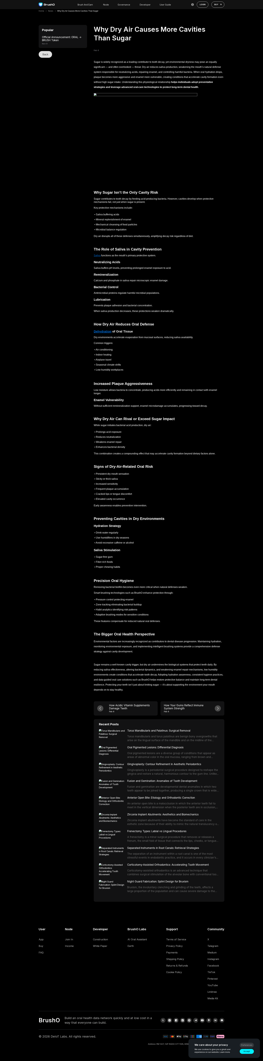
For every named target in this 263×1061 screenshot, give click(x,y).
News (50, 11)
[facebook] (176, 1020)
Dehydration (102, 331)
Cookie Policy (174, 972)
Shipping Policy (175, 959)
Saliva (97, 255)
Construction (100, 939)
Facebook (213, 965)
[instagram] (169, 1020)
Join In (69, 939)
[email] (221, 1020)
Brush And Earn (85, 4)
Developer (145, 4)
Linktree (212, 991)
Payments (172, 952)
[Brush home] (47, 5)
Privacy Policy (174, 945)
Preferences (246, 1045)
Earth (131, 945)
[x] (163, 1020)
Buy (41, 945)
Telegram (212, 945)
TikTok (211, 972)
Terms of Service (176, 939)
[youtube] (202, 1020)
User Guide (165, 4)
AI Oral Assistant (137, 939)
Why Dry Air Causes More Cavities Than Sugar (77, 11)
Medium (212, 952)
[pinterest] (189, 1020)
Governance (124, 4)
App (41, 939)
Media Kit (212, 998)
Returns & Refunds (177, 965)
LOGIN (202, 4)
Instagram (213, 959)
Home (41, 11)
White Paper (100, 945)
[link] (208, 1020)
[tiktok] (182, 1020)
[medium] (215, 1020)
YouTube (212, 985)
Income (69, 945)
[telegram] (195, 1020)
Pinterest (212, 978)
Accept (247, 1051)
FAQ (41, 952)
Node (106, 4)
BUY (216, 4)
